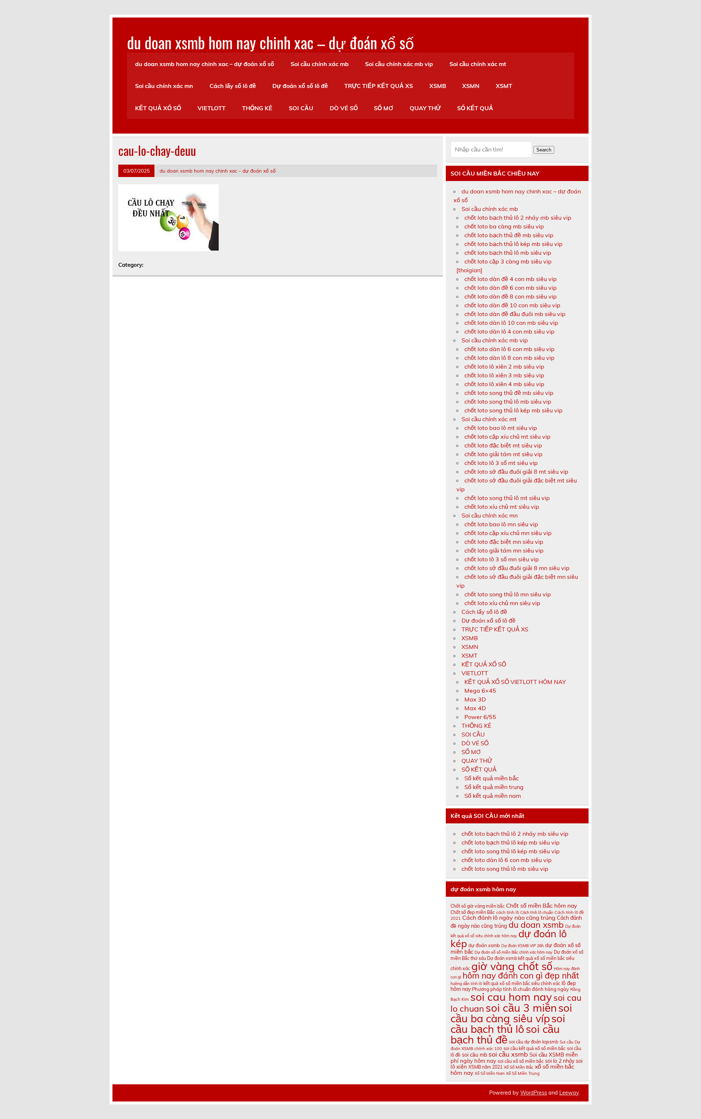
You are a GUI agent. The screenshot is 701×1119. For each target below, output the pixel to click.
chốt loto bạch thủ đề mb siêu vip (508, 235)
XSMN (470, 85)
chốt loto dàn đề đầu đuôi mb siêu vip (515, 314)
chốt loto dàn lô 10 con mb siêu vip (511, 322)
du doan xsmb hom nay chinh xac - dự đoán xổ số (218, 171)
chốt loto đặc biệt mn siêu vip (503, 541)
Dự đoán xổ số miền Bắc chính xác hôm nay (513, 952)
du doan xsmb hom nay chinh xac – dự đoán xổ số (270, 42)
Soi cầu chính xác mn (164, 85)
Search (543, 150)
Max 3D (475, 699)
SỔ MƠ (383, 108)
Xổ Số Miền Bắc (518, 1067)
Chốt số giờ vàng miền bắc (478, 906)
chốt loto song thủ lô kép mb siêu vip (513, 410)
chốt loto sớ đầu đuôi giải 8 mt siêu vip (516, 471)
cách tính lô (507, 912)
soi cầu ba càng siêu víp (511, 1013)
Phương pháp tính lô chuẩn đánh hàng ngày (520, 989)
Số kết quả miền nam (492, 795)
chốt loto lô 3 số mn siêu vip (501, 559)
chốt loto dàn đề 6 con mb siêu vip (510, 287)
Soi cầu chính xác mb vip (399, 64)
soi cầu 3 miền (521, 1007)
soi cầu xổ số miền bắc (521, 1061)
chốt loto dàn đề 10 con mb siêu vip (512, 305)
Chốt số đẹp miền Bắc (473, 912)
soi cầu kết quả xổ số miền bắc (534, 1048)
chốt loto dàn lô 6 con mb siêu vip (509, 349)
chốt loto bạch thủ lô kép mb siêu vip (513, 243)
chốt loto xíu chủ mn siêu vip (502, 603)
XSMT (504, 85)
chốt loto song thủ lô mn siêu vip (507, 594)
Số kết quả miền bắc (491, 778)
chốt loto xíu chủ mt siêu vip (501, 506)
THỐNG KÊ (257, 108)
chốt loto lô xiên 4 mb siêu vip (504, 384)
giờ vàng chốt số (511, 966)
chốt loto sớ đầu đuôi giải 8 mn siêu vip (517, 568)
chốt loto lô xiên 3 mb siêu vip (504, 375)
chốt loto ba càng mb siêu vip (504, 226)
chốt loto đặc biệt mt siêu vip (503, 445)
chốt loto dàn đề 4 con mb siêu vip (510, 278)
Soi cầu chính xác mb (320, 64)
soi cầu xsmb (508, 1054)
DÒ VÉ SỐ (344, 108)
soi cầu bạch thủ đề (505, 1034)
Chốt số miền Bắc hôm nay (541, 905)
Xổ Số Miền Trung (523, 1073)
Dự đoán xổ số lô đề (300, 85)
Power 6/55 (480, 716)
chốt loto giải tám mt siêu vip (503, 454)
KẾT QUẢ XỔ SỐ (158, 108)
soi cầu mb (474, 1054)
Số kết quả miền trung (494, 787)
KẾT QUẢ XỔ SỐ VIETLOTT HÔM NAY (515, 681)
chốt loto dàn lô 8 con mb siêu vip (509, 357)
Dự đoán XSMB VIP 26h (522, 945)
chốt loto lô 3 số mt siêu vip (501, 462)
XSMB (437, 85)
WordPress (533, 1092)
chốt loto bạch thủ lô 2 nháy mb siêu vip (517, 217)
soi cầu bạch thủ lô (508, 1023)
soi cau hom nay (511, 996)
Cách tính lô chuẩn (536, 912)
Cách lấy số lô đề (233, 85)
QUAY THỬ (425, 108)
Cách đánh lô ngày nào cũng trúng (508, 917)
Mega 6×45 (480, 690)
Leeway (569, 1092)
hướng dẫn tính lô (466, 983)
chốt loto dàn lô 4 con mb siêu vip (509, 331)
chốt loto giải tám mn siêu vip (504, 550)
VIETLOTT (212, 108)
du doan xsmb (536, 924)
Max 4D (475, 708)
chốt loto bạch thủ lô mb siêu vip (507, 252)
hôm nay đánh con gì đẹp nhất (521, 975)
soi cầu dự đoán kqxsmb (533, 1042)
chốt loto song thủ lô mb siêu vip (507, 401)
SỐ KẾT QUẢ (475, 108)
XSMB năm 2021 (485, 1067)
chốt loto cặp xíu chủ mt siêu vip (507, 436)
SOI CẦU (301, 108)
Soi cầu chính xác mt (477, 64)
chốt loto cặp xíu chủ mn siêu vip (508, 533)
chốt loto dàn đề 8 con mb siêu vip (510, 296)
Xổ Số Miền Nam (490, 1073)
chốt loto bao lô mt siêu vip (500, 427)
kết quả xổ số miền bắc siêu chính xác (521, 983)
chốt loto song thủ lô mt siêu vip (507, 497)
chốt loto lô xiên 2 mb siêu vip (504, 366)
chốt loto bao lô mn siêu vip (501, 524)
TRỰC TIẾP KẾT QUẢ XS (378, 85)
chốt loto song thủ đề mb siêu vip (508, 392)
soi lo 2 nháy (559, 1061)
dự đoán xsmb (484, 945)
